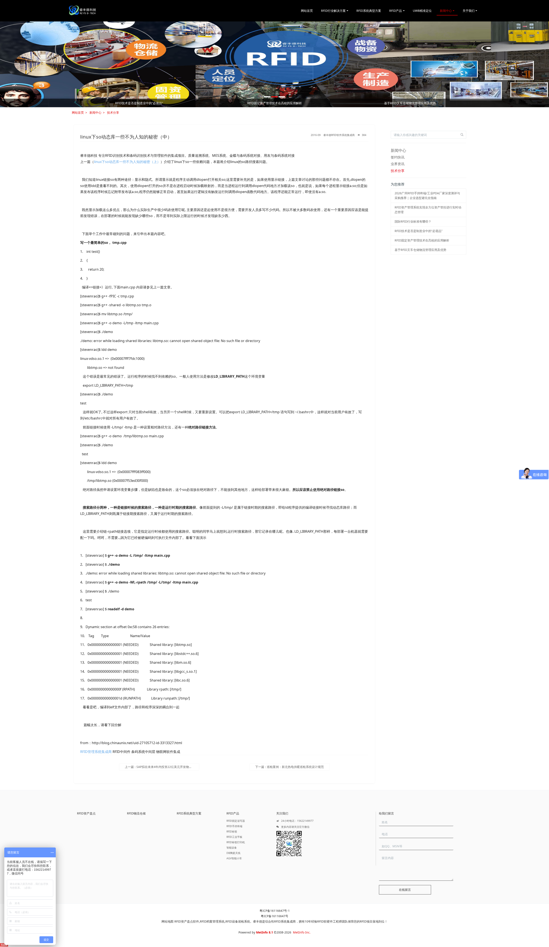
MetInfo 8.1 (264, 932)
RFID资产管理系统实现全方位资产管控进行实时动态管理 (274, 103)
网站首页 (307, 11)
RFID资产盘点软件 (186, 921)
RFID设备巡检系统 (237, 921)
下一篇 (289, 767)
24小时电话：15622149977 (297, 821)
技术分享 (113, 112)
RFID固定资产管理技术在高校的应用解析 (422, 240)
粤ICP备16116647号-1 (274, 911)
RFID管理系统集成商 (96, 751)
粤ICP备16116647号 (274, 916)
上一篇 (162, 767)
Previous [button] (73, 103)
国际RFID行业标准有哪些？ (410, 103)
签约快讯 (397, 157)
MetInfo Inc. (302, 932)
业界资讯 (397, 163)
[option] (274, 64)
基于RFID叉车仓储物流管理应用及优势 (420, 250)
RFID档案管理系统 (212, 921)
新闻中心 (95, 112)
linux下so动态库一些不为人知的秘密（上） (127, 161)
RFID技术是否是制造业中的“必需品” (418, 231)
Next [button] (475, 103)
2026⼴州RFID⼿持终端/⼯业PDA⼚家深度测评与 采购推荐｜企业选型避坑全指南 (139, 103)
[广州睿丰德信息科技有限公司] (82, 10)
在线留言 (405, 890)
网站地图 (167, 921)
